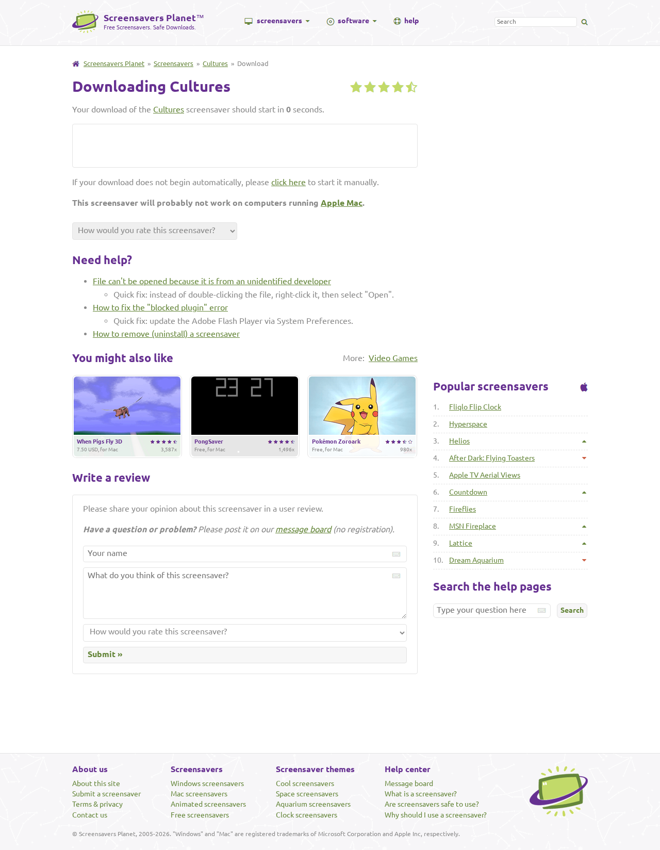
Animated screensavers (208, 804)
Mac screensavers (199, 794)
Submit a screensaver (106, 794)
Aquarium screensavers (313, 804)
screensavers (279, 21)
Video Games (393, 358)
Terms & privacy (97, 804)
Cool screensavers (305, 783)
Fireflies (462, 509)
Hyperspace (468, 424)
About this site (96, 783)
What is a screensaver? (421, 794)
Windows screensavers (207, 783)
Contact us (89, 815)
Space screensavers (307, 794)
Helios (459, 441)
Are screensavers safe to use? (432, 804)
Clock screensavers (306, 815)
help (411, 21)
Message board (409, 783)
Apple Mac (341, 202)
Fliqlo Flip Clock (475, 407)
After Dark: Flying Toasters (492, 458)
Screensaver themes (315, 769)
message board (303, 529)
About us (90, 769)
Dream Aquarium (476, 560)
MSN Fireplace (472, 526)
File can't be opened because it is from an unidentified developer (212, 281)
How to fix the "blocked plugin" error (160, 307)
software (353, 21)
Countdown (468, 492)
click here (288, 182)
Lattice (460, 543)
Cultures (215, 63)
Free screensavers (200, 815)
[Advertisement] (198, 144)
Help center (408, 769)
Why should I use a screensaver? (436, 815)
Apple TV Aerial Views (484, 475)
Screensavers (173, 63)
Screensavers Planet (114, 63)
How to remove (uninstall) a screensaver (166, 333)
